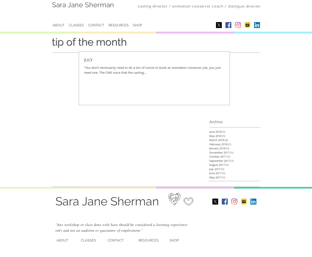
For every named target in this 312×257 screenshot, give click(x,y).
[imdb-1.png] (247, 25)
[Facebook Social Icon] (228, 25)
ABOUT (62, 240)
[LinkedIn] (257, 25)
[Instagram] (238, 25)
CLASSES (88, 240)
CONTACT (116, 240)
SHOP (174, 240)
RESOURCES (148, 240)
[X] (219, 25)
